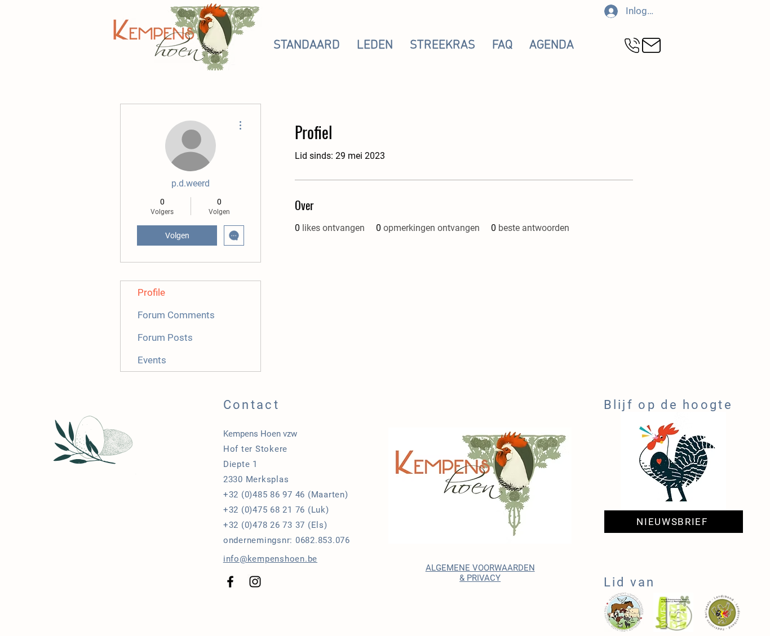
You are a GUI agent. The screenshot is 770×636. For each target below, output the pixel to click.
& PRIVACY (480, 578)
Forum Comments (176, 315)
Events (152, 360)
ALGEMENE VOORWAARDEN (480, 568)
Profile (151, 292)
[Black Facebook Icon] (230, 581)
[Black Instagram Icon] (255, 581)
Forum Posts (165, 337)
